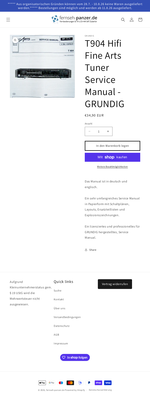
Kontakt (59, 299)
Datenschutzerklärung (100, 389)
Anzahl (88, 123)
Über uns (59, 308)
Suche (57, 290)
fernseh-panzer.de (55, 390)
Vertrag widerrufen (115, 284)
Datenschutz (62, 326)
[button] (8, 19)
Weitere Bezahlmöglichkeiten (112, 166)
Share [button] (92, 249)
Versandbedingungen (67, 317)
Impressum (61, 343)
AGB (56, 334)
